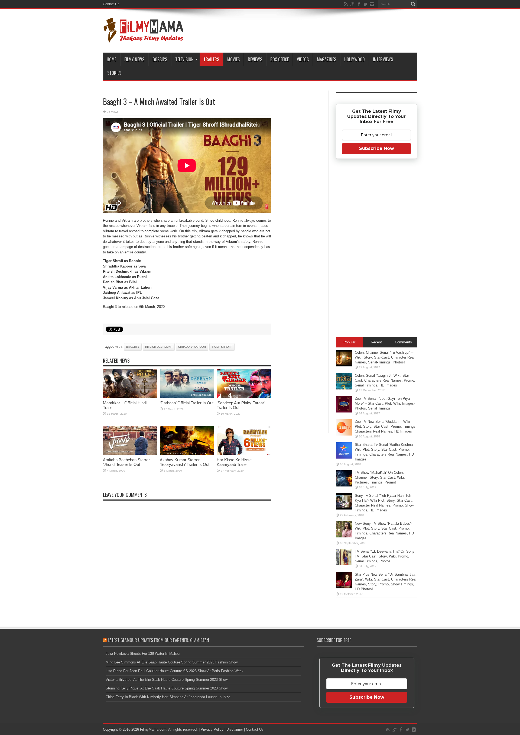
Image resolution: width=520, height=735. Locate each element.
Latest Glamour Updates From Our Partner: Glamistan (158, 640)
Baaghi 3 (132, 346)
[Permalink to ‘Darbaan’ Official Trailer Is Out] (187, 397)
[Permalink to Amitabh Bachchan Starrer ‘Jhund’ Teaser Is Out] (130, 454)
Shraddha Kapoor (192, 346)
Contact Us (111, 4)
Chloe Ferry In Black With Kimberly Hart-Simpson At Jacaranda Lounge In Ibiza (168, 697)
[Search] (413, 4)
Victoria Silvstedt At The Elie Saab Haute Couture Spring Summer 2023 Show (166, 680)
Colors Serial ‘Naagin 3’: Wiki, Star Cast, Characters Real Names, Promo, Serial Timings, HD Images (385, 380)
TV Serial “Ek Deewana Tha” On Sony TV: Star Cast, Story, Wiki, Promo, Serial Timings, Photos (384, 556)
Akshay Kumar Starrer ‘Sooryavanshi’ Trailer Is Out (184, 462)
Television (184, 59)
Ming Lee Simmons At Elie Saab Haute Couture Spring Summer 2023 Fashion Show (172, 662)
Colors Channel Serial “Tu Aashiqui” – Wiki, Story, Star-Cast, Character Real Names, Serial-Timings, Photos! (384, 357)
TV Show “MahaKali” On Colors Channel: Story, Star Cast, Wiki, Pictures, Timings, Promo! (380, 477)
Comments (403, 342)
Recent (376, 342)
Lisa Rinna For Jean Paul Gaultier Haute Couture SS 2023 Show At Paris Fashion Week (174, 671)
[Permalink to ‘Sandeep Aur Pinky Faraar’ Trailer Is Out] (244, 397)
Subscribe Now (376, 148)
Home (111, 59)
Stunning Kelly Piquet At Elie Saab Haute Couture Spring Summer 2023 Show (166, 688)
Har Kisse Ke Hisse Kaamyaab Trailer (234, 462)
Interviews (383, 59)
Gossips (159, 59)
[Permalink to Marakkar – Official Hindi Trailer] (130, 397)
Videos (303, 59)
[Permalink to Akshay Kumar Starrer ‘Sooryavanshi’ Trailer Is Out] (187, 454)
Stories (114, 73)
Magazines (326, 59)
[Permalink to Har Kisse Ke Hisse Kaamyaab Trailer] (244, 454)
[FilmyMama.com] (143, 39)
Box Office (279, 59)
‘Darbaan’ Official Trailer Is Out (186, 403)
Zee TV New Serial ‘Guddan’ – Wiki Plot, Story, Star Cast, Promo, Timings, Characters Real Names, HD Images (386, 426)
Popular (349, 342)
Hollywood (354, 59)
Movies (233, 59)
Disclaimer (234, 729)
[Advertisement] (302, 177)
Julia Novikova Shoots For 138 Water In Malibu (143, 654)
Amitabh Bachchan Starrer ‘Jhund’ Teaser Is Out (126, 462)
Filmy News (134, 59)
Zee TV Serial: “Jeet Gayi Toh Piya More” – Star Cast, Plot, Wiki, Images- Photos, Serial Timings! (385, 403)
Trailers (211, 59)
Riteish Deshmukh (158, 346)
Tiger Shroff (222, 346)
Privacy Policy (212, 729)
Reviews (255, 59)
